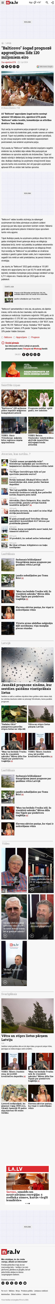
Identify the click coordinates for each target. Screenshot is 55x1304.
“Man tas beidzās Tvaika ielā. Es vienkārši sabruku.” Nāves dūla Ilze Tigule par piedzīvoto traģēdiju (33, 595)
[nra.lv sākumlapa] (12, 2)
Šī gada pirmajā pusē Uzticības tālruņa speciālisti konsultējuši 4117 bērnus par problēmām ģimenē (29, 521)
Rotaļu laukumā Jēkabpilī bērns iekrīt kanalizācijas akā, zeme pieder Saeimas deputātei (29, 482)
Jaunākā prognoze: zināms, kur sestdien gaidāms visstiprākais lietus (26, 689)
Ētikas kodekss (16, 1294)
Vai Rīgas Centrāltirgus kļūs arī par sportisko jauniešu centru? (27, 472)
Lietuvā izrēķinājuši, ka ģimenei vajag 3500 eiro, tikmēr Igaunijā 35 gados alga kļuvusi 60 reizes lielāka (14, 1108)
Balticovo (6, 337)
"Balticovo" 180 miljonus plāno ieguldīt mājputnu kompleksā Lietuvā (13, 410)
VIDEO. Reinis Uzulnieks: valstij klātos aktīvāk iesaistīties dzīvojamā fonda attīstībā (41, 440)
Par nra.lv (4, 1291)
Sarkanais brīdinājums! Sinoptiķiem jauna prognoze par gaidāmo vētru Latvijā (33, 562)
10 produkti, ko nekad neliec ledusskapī (30, 538)
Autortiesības (5, 1294)
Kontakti (33, 1294)
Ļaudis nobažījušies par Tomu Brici (27, 299)
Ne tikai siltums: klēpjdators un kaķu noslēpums (28, 546)
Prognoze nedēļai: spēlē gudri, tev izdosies (40, 409)
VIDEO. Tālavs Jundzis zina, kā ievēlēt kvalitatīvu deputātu (39, 754)
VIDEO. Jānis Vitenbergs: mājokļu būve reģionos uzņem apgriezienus (12, 439)
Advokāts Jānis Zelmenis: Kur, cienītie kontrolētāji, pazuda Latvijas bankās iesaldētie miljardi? (29, 502)
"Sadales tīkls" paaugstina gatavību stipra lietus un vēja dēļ (13, 726)
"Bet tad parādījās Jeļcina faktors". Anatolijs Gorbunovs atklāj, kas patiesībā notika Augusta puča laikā (30, 492)
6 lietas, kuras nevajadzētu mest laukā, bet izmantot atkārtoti (30, 530)
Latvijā (8, 43)
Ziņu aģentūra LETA (8, 62)
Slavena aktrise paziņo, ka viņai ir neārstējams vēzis (35, 608)
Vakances (26, 1294)
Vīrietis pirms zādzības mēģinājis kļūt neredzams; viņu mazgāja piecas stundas (34, 626)
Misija (18, 1291)
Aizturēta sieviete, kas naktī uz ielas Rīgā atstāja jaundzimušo (30, 511)
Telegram (27, 349)
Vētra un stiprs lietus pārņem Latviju (39, 725)
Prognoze (34, 337)
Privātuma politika (27, 1291)
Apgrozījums (20, 337)
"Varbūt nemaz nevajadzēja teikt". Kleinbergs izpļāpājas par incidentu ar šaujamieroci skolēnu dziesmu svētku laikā (31, 463)
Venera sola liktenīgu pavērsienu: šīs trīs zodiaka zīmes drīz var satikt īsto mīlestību (30, 293)
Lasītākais (8, 554)
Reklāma (11, 1291)
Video (5, 843)
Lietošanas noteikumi (41, 1291)
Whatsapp (38, 349)
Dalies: (18, 354)
